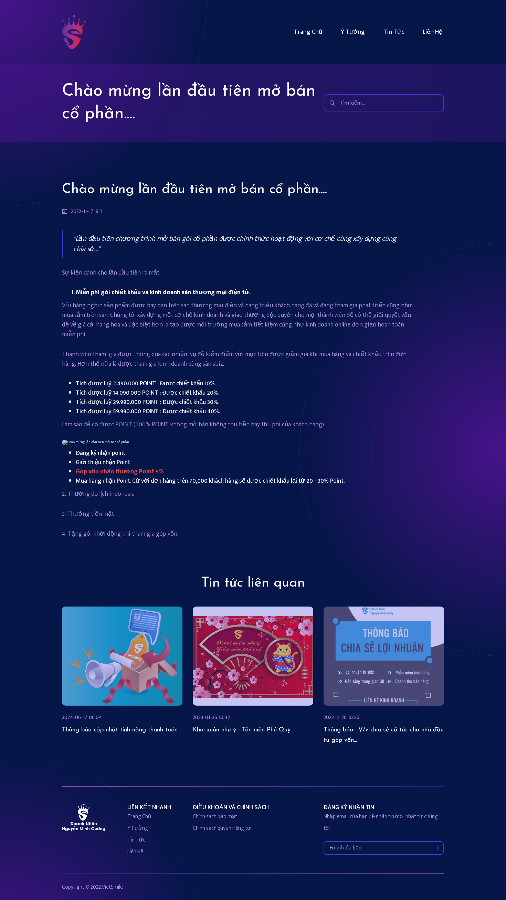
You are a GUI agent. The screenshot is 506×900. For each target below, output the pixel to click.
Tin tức (393, 32)
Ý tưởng (353, 32)
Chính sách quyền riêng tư (222, 828)
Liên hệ (432, 32)
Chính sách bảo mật (215, 816)
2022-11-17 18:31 (87, 211)
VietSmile (112, 887)
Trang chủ (308, 32)
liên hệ (135, 851)
